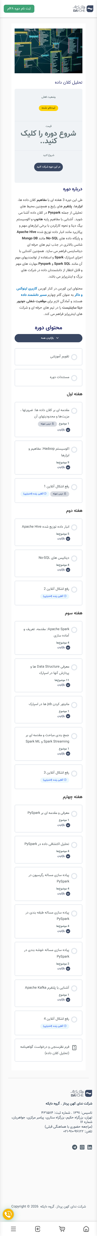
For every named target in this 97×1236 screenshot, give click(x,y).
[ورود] (36, 1229)
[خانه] (85, 1229)
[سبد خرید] (61, 1229)
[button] (19, 9)
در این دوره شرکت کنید (48, 167)
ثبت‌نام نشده (48, 108)
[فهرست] (12, 1229)
